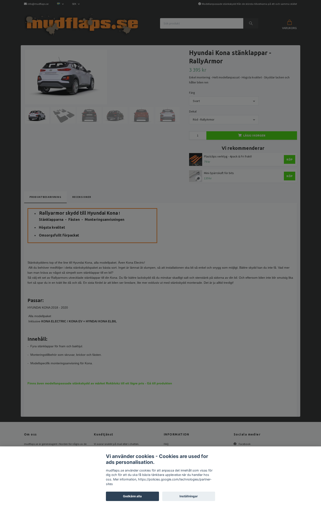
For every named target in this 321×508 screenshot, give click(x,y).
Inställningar (188, 496)
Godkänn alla (132, 496)
